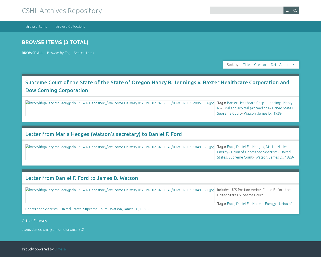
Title (247, 65)
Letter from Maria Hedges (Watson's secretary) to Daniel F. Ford (103, 134)
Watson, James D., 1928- (263, 113)
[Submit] (295, 10)
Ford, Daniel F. (238, 147)
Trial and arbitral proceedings (246, 108)
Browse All (32, 53)
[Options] (287, 10)
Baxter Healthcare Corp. (246, 103)
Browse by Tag (58, 53)
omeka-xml (67, 229)
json (53, 229)
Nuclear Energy (264, 204)
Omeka (60, 249)
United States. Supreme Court (83, 209)
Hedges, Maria (263, 147)
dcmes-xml (40, 229)
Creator (260, 65)
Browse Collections (70, 26)
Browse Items (36, 26)
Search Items (84, 53)
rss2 (81, 229)
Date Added (280, 65)
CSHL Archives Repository (62, 10)
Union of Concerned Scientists (254, 152)
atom (26, 229)
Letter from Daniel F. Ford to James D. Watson (81, 178)
